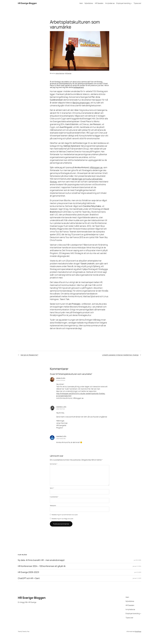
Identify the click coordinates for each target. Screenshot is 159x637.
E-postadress (54, 497)
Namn (52, 488)
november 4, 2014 (61, 407)
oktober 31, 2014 (60, 378)
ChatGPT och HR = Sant (29, 578)
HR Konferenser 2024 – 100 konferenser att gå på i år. (42, 566)
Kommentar (53, 464)
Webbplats (53, 505)
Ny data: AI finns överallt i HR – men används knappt (41, 560)
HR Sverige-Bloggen (27, 3)
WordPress (138, 631)
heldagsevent (78, 87)
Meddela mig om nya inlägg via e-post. (62, 518)
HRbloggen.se (96, 167)
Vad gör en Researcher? (29, 355)
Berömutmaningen (81, 102)
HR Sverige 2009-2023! (28, 572)
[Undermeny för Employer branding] (131, 3)
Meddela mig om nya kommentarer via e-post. (65, 514)
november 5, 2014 (61, 436)
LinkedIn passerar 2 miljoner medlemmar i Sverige (120, 355)
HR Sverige (68, 73)
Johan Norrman (60, 73)
